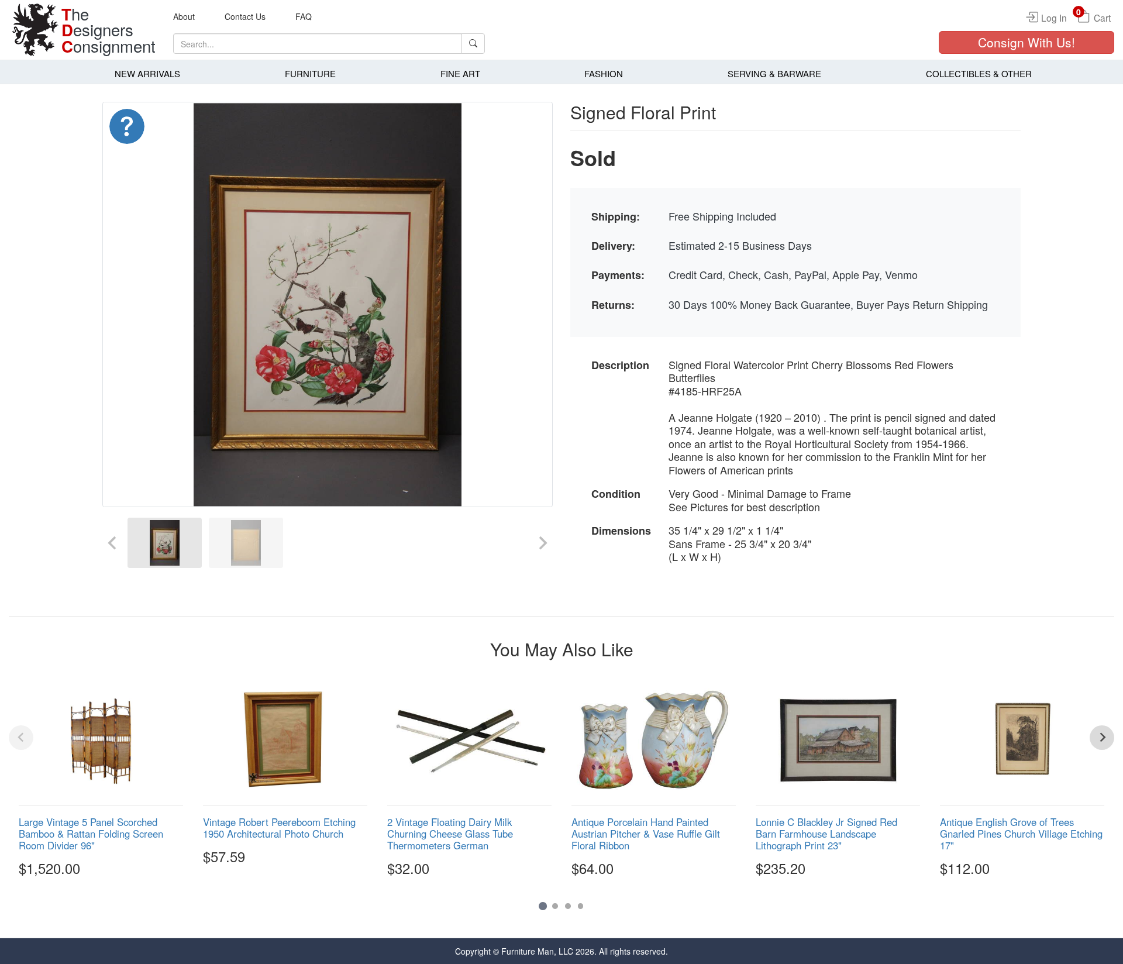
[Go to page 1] (542, 906)
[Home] (35, 30)
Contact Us (245, 16)
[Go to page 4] (581, 906)
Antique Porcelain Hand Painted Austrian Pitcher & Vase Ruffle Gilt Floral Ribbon (645, 833)
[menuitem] (164, 542)
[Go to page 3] (568, 906)
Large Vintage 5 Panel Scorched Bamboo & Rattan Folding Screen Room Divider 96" (91, 833)
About (184, 16)
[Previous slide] (112, 542)
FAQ (303, 16)
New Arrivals (147, 73)
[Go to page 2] (555, 906)
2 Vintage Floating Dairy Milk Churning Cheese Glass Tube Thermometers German (450, 833)
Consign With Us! (1026, 42)
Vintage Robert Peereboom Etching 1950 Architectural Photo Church (279, 828)
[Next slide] (542, 542)
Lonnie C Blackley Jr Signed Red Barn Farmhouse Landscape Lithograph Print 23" (826, 833)
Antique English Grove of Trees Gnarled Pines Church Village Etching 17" (1021, 833)
